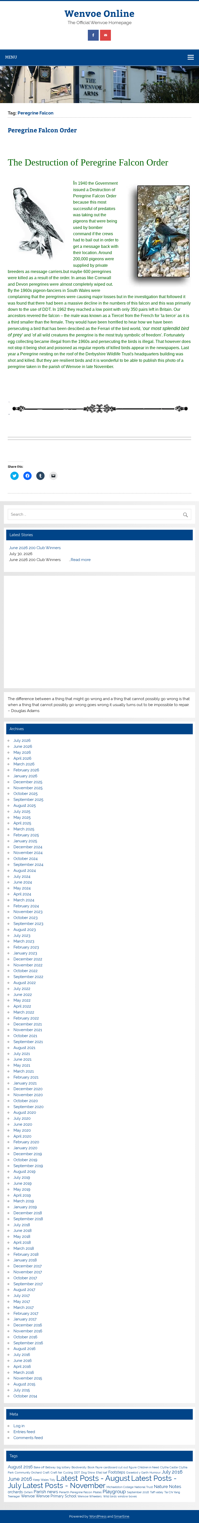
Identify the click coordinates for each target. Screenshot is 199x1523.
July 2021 (21, 1053)
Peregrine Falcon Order (42, 130)
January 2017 (25, 1319)
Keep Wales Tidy (44, 1479)
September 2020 (28, 1106)
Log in (19, 1426)
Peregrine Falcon (81, 1492)
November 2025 (27, 788)
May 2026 (22, 752)
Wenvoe (28, 1496)
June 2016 (22, 1360)
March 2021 (23, 1071)
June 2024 (22, 882)
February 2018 (26, 1254)
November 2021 (27, 1030)
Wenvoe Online (99, 13)
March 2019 (23, 1201)
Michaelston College (119, 1487)
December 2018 (27, 1213)
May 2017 (21, 1301)
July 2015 (21, 1390)
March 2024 (23, 900)
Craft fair (56, 1472)
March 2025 (23, 829)
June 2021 (22, 1059)
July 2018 (21, 1225)
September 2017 (28, 1284)
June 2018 (22, 1230)
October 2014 (25, 1396)
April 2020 (22, 1136)
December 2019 (27, 1154)
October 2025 (25, 793)
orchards (15, 1492)
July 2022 (21, 988)
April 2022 (22, 1006)
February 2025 (26, 835)
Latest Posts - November (64, 1485)
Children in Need (148, 1467)
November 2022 (27, 965)
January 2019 (25, 1207)
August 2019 (24, 1171)
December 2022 (27, 959)
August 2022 (24, 982)
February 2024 (26, 906)
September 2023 (28, 923)
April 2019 (22, 1195)
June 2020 (22, 1124)
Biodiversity (79, 1467)
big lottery (63, 1467)
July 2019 (21, 1177)
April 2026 (22, 758)
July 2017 (21, 1295)
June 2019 (22, 1183)
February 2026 (26, 770)
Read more (81, 559)
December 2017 (27, 1266)
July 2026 (22, 740)
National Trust (143, 1487)
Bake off (39, 1467)
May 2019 (21, 1189)
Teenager (14, 1496)
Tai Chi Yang (172, 1492)
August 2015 (24, 1384)
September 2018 (28, 1219)
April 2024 (22, 894)
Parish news (46, 1491)
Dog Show (88, 1472)
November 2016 (27, 1331)
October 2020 (25, 1100)
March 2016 (23, 1372)
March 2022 (23, 1012)
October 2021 (25, 1035)
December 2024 (27, 847)
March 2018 (23, 1248)
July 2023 (21, 935)
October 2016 (25, 1337)
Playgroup (114, 1491)
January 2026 (25, 776)
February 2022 (26, 1018)
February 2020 (26, 1142)
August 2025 (24, 805)
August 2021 (24, 1047)
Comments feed (28, 1437)
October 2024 (25, 858)
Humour (155, 1472)
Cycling (68, 1472)
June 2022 (22, 994)
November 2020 (28, 1095)
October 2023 (25, 917)
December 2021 (27, 1024)
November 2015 (27, 1378)
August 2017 (24, 1289)
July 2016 (21, 1354)
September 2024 (28, 864)
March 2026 (23, 764)
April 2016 (22, 1366)
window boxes (127, 1496)
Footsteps (116, 1472)
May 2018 (21, 1236)
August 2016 (24, 1348)
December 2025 (27, 782)
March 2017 (23, 1307)
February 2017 (25, 1313)
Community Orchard (28, 1472)
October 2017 (25, 1278)
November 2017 (27, 1272)
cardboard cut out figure (120, 1467)
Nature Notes (167, 1486)
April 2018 (22, 1242)
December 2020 (27, 1089)
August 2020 (24, 1112)
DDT (77, 1472)
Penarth (64, 1492)
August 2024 (24, 870)
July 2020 (22, 1118)
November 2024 (27, 852)
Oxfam (28, 1492)
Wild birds (110, 1496)
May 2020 (22, 1130)
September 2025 (28, 799)
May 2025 (22, 817)
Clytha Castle (169, 1467)
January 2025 (25, 841)
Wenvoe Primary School (56, 1496)
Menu (11, 57)
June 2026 (22, 746)
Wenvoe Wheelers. (89, 1496)
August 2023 (24, 929)
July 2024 (21, 876)
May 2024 (22, 888)
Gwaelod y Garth (137, 1472)
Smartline (121, 1516)
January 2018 (25, 1260)
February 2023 (26, 947)
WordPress (97, 1516)
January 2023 (25, 953)
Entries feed (24, 1431)
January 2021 (25, 1083)
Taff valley (156, 1492)
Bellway (50, 1467)
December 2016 (27, 1325)
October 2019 (25, 1160)
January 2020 (25, 1148)
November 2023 (27, 911)
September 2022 (28, 976)
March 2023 (23, 941)
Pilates (97, 1492)
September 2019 (28, 1165)
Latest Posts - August (93, 1478)
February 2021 (25, 1077)
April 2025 (22, 823)
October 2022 (25, 970)
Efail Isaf (101, 1472)
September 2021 (28, 1041)
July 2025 (21, 811)
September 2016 (28, 1343)
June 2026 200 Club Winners (35, 547)
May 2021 (21, 1065)
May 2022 (22, 1000)
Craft (46, 1472)
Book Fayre (95, 1467)
